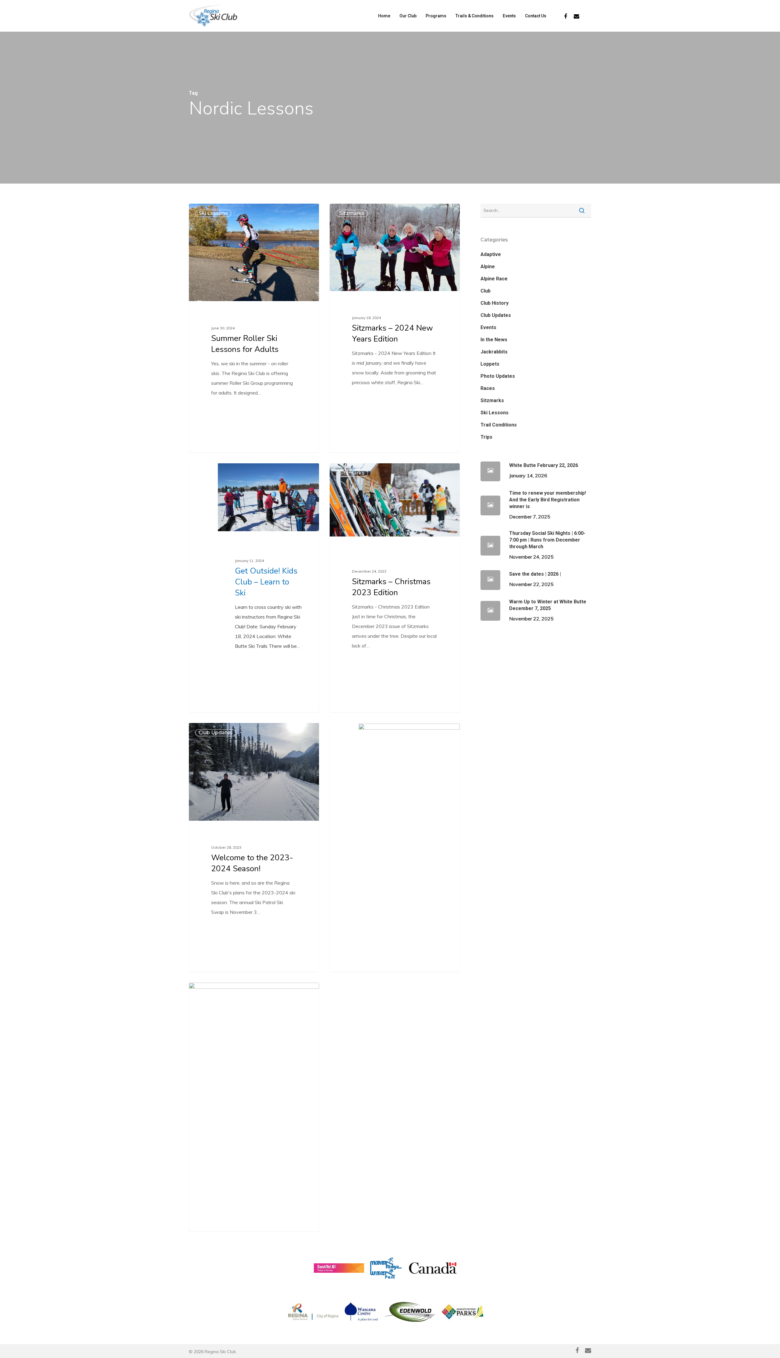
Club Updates (216, 732)
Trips (486, 437)
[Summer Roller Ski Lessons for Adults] (254, 328)
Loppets (489, 364)
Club (485, 291)
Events (488, 327)
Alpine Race (494, 279)
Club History (494, 303)
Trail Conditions (498, 425)
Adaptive (490, 254)
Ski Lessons (213, 213)
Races (487, 388)
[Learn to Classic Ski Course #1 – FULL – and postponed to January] (395, 847)
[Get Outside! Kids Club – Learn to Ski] (254, 587)
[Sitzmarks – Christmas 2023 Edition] (395, 579)
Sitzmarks (351, 213)
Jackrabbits (494, 352)
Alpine (487, 266)
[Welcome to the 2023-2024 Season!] (254, 847)
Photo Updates (497, 376)
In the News (493, 339)
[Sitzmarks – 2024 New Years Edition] (395, 323)
